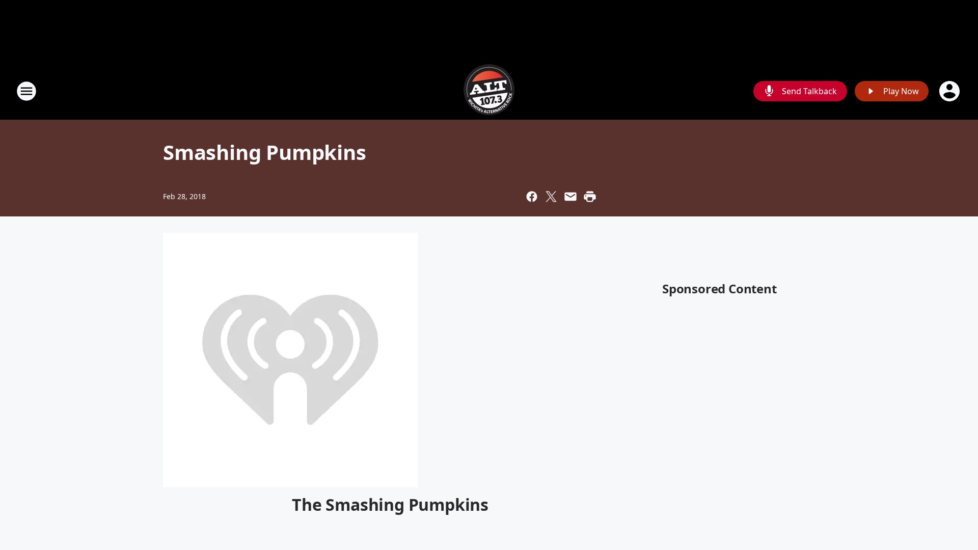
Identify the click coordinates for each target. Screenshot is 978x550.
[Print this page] (590, 196)
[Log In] (950, 91)
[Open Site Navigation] (26, 91)
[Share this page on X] (551, 196)
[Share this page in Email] (570, 196)
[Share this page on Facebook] (532, 196)
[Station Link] (489, 91)
